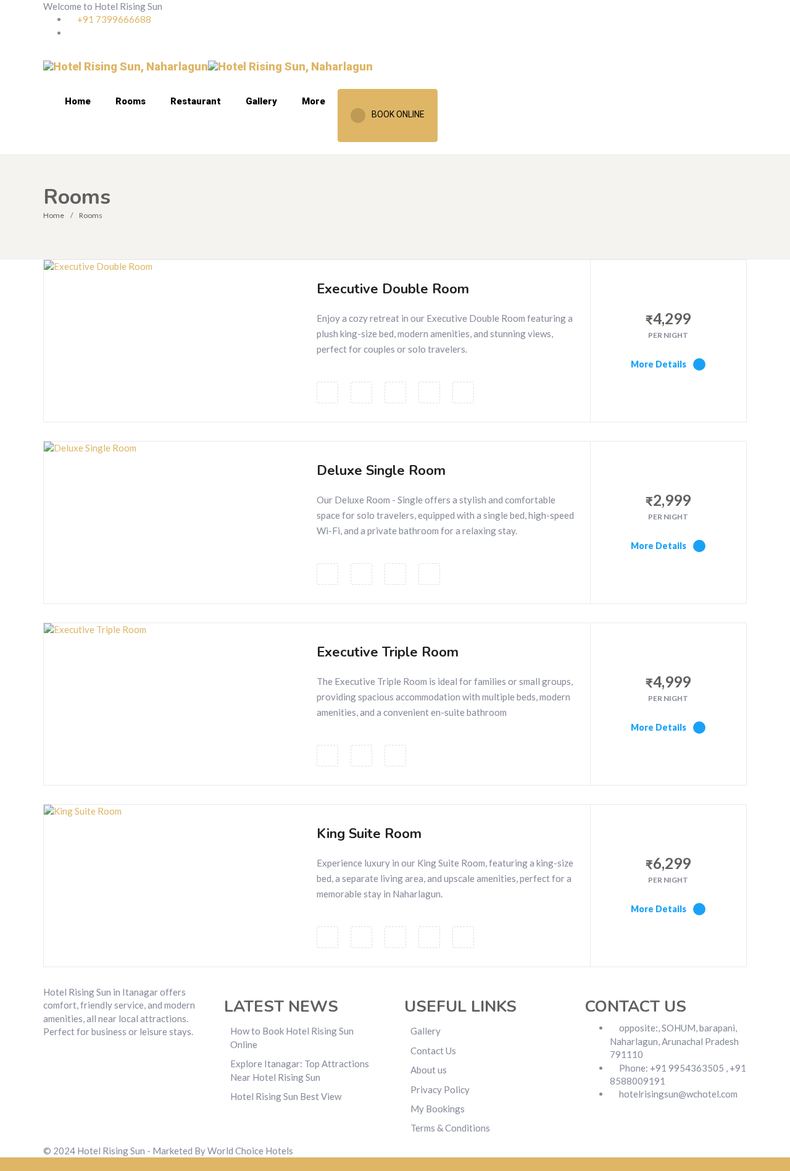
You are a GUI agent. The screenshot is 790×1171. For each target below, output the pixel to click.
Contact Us (433, 1050)
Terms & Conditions (450, 1127)
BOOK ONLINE (398, 114)
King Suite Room (369, 834)
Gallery (261, 101)
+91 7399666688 (113, 19)
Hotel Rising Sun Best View (285, 1096)
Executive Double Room (393, 289)
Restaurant (195, 101)
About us (428, 1069)
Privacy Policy (440, 1089)
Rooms (130, 101)
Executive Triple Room (388, 652)
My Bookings (437, 1108)
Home (78, 101)
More (313, 101)
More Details (659, 364)
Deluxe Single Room (381, 470)
